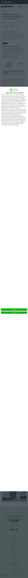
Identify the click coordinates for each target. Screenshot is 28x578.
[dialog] (14, 289)
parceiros (13, 94)
